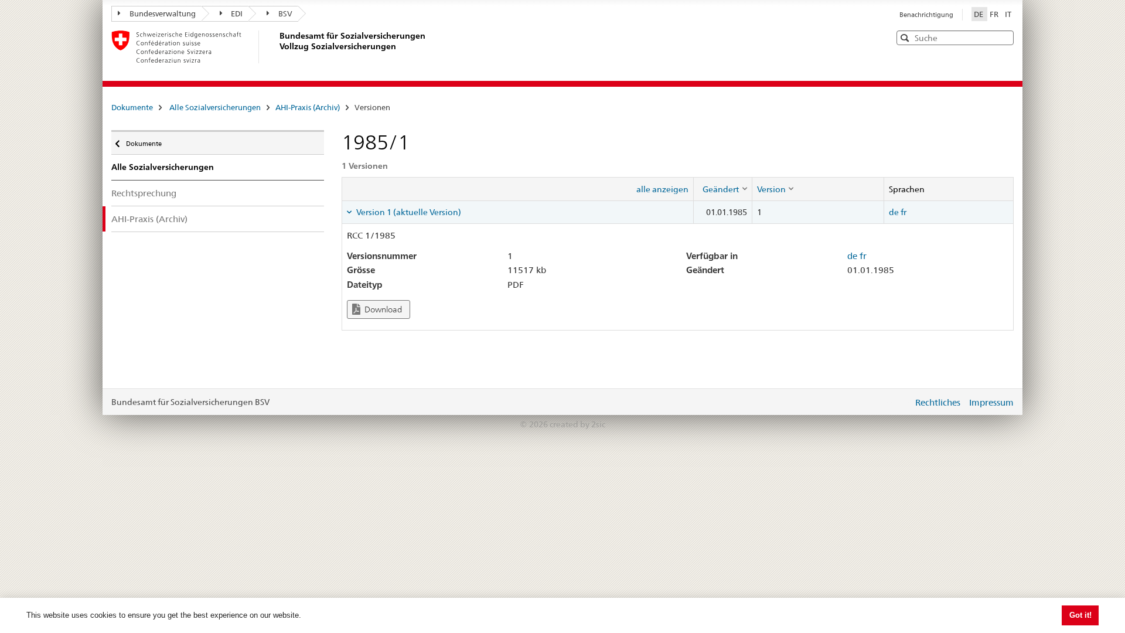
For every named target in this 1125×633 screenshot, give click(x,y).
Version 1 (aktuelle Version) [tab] (407, 212)
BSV (285, 13)
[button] (1003, 37)
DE (979, 14)
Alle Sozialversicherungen (215, 107)
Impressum (991, 402)
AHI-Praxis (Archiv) (307, 107)
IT (1008, 14)
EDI (237, 13)
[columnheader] (722, 188)
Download (382, 309)
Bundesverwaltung (162, 13)
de (894, 212)
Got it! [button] (1080, 615)
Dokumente (132, 107)
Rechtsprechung (143, 193)
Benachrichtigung (926, 15)
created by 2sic (577, 424)
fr (903, 212)
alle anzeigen (662, 189)
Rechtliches (937, 402)
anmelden (895, 402)
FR (995, 14)
